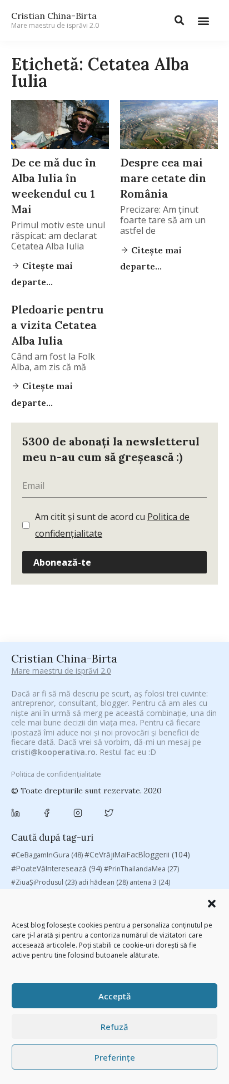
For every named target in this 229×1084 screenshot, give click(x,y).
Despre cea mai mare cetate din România (163, 177)
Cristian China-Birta (55, 20)
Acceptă (114, 996)
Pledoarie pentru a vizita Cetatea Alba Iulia (57, 324)
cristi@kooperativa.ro (53, 752)
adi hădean (103, 882)
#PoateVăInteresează (56, 869)
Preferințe (114, 1057)
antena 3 (150, 882)
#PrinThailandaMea (141, 869)
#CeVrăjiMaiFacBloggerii (137, 854)
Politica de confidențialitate (56, 774)
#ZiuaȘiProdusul (44, 882)
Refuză (114, 1026)
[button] (211, 903)
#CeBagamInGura (47, 855)
